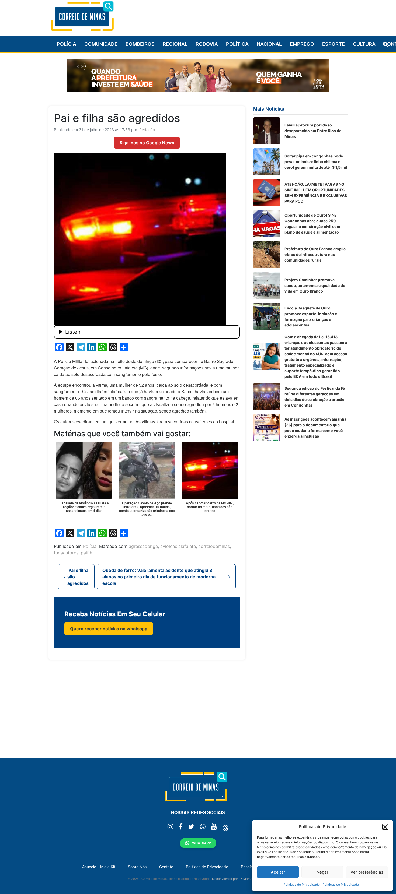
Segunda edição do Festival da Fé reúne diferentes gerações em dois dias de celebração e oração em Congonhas (314, 396)
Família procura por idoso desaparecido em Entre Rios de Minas (312, 131)
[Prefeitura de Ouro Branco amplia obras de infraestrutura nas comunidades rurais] (266, 254)
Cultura (364, 44)
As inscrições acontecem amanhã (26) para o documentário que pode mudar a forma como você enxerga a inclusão (315, 427)
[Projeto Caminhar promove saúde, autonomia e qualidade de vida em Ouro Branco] (266, 285)
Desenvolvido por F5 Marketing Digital (240, 878)
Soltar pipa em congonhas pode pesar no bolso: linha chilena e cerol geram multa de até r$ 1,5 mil (315, 162)
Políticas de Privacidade (301, 884)
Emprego (302, 44)
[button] (385, 826)
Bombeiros (140, 44)
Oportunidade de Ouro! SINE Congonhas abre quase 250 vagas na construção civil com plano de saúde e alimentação (312, 223)
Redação (147, 129)
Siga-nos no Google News (147, 142)
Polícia (66, 44)
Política (237, 44)
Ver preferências (366, 872)
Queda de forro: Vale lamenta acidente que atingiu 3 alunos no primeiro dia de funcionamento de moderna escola (159, 577)
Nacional (269, 44)
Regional (175, 44)
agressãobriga (143, 546)
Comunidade (100, 44)
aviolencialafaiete (178, 546)
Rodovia (207, 44)
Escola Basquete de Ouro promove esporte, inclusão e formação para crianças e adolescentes (310, 316)
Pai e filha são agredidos (78, 577)
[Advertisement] (249, 15)
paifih (86, 552)
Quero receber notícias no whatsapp (108, 628)
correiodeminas (214, 546)
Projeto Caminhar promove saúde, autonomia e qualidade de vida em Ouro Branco (314, 285)
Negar (322, 872)
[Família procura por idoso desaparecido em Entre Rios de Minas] (266, 130)
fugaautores (66, 552)
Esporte (333, 44)
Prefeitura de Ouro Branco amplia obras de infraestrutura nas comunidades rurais (315, 254)
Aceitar (278, 872)
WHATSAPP (201, 843)
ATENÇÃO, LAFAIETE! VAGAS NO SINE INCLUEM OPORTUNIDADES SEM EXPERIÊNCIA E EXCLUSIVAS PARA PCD (315, 192)
